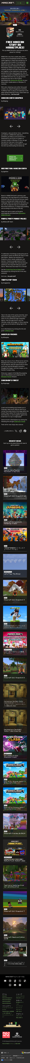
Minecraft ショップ (20, 998)
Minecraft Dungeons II (7, 998)
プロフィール (19, 1015)
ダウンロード (19, 1009)
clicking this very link (17, 80)
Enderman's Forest (19, 421)
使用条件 (3, 1057)
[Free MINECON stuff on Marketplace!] (15, 184)
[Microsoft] (26, 1053)
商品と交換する (19, 1017)
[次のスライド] (18, 126)
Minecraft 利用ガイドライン (8, 1043)
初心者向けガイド (20, 1002)
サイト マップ (19, 1007)
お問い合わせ (19, 1011)
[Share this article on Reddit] (20, 431)
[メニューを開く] (27, 3)
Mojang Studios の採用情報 (8, 1011)
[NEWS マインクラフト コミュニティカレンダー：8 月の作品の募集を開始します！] (15, 949)
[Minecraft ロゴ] (7, 3)
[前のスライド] (11, 126)
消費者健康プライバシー (18, 1055)
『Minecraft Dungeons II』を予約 (14, 10)
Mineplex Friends (6, 377)
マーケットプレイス (20, 996)
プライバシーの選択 (8, 1059)
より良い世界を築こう (7, 1013)
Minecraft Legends (6, 1001)
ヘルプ (17, 1004)
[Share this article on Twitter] (16, 431)
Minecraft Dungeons (6, 999)
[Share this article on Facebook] (25, 431)
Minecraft (4, 996)
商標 (7, 1057)
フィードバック (19, 1006)
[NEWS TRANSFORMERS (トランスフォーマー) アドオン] (15, 534)
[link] (5, 980)
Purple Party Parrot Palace (13, 269)
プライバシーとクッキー (6, 1055)
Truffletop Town (9, 331)
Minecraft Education (6, 1003)
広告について (12, 1057)
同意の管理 (17, 1043)
